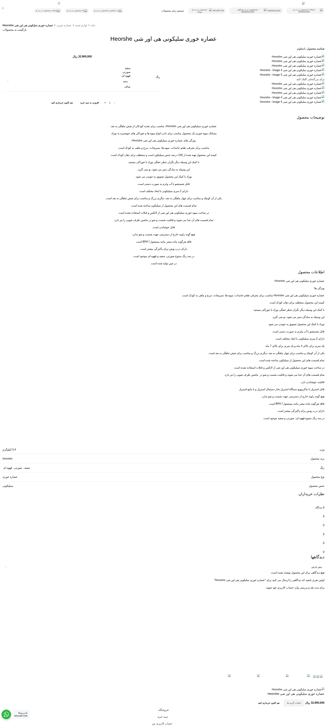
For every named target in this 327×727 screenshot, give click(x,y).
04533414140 (274, 11)
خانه (93, 25)
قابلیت (281, 374)
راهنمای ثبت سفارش (229, 627)
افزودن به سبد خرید (89, 102)
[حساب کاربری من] (27, 10)
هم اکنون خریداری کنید (62, 102)
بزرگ (256, 353)
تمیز (299, 317)
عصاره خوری (64, 25)
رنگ (158, 76)
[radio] (67, 68)
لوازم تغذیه (81, 25)
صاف (127, 86)
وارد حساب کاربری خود (285, 587)
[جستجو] (144, 11)
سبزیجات (218, 295)
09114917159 (218, 11)
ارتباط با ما (154, 621)
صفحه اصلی (154, 627)
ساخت (317, 367)
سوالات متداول (232, 634)
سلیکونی (304, 280)
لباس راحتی (154, 634)
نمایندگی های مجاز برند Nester (224, 640)
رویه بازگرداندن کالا (230, 621)
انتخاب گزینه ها (294, 703)
